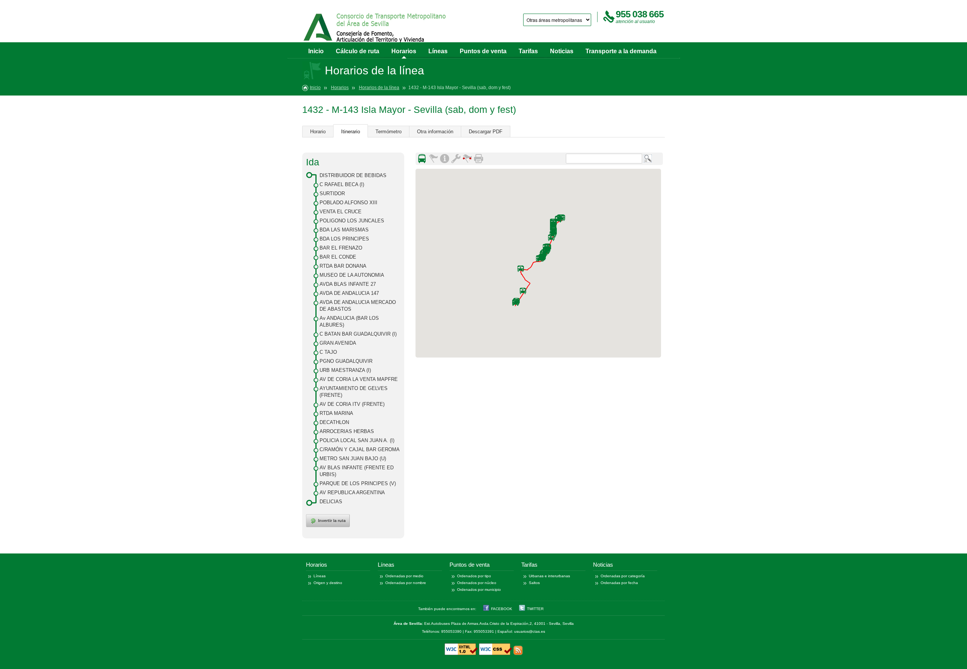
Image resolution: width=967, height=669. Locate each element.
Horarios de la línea (379, 87)
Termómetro (388, 131)
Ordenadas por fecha (619, 583)
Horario (318, 131)
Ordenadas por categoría (623, 576)
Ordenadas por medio (404, 576)
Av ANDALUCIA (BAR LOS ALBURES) (349, 321)
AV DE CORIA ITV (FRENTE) (352, 404)
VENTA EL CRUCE (340, 211)
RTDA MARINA (336, 413)
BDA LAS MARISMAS (344, 230)
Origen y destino (328, 583)
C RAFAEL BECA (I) (342, 184)
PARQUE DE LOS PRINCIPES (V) (358, 483)
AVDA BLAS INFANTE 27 (348, 284)
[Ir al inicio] (375, 29)
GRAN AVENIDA (338, 343)
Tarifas (528, 51)
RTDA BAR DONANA (343, 266)
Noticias (561, 51)
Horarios (403, 51)
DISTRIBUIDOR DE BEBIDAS (353, 175)
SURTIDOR (332, 193)
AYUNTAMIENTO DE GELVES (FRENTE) (354, 391)
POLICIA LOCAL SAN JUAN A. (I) (357, 440)
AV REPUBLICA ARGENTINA (352, 492)
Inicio (316, 51)
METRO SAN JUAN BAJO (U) (353, 458)
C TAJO (328, 352)
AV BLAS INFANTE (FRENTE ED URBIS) (357, 471)
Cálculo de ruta (357, 51)
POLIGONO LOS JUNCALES (352, 221)
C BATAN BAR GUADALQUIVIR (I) (358, 334)
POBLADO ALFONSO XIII (348, 202)
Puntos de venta (483, 51)
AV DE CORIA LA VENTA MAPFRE (359, 379)
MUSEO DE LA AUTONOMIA (352, 275)
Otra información (435, 131)
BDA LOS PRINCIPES (344, 239)
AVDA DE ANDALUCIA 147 (349, 293)
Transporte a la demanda (621, 51)
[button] (551, 237)
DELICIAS (331, 501)
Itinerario (350, 131)
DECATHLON (334, 422)
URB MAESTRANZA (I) (345, 370)
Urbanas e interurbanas (549, 576)
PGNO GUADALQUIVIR (346, 361)
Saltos (534, 583)
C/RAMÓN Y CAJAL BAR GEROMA (360, 449)
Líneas (438, 51)
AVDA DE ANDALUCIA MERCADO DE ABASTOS (358, 305)
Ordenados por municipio (479, 589)
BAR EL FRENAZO (341, 248)
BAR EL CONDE (338, 257)
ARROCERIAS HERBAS (347, 431)
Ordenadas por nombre (405, 583)
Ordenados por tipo (474, 576)
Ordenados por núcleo (476, 583)
